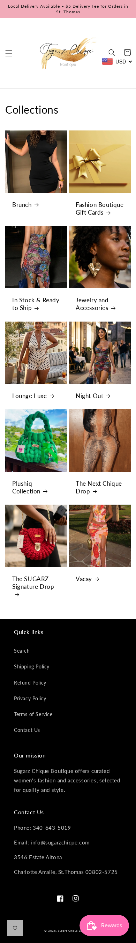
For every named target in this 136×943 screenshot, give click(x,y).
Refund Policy (30, 683)
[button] (8, 53)
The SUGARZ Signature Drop (33, 582)
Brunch (22, 204)
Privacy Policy (30, 698)
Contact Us (27, 730)
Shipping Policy (32, 666)
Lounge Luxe (29, 395)
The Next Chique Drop (99, 487)
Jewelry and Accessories (92, 303)
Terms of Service (33, 714)
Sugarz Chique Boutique (74, 930)
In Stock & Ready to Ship (36, 303)
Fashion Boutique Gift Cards (100, 208)
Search (22, 651)
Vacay (84, 578)
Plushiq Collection (26, 487)
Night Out (89, 395)
